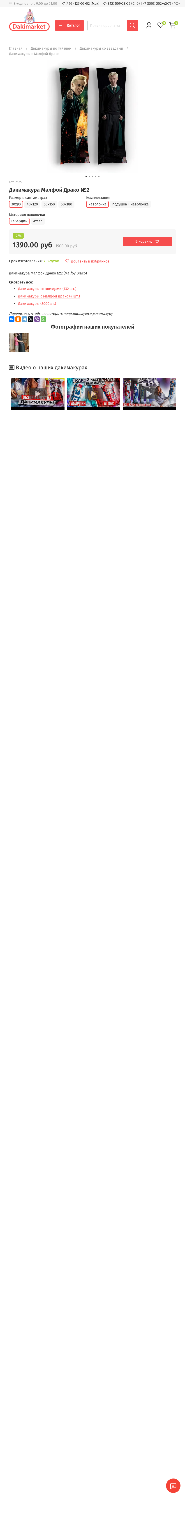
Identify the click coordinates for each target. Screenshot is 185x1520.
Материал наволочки (27, 214)
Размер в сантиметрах (28, 198)
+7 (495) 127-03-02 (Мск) (80, 3)
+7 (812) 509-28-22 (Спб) (121, 3)
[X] (30, 319)
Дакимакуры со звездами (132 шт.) (47, 289)
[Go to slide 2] (89, 176)
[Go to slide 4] (95, 176)
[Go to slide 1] (86, 176)
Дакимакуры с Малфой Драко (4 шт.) (49, 296)
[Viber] (37, 319)
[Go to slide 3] (92, 176)
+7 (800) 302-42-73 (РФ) (161, 3)
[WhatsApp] (43, 319)
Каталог (73, 25)
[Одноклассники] (18, 319)
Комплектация (98, 198)
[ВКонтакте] (11, 319)
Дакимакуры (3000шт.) (37, 304)
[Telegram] (24, 319)
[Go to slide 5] (98, 176)
